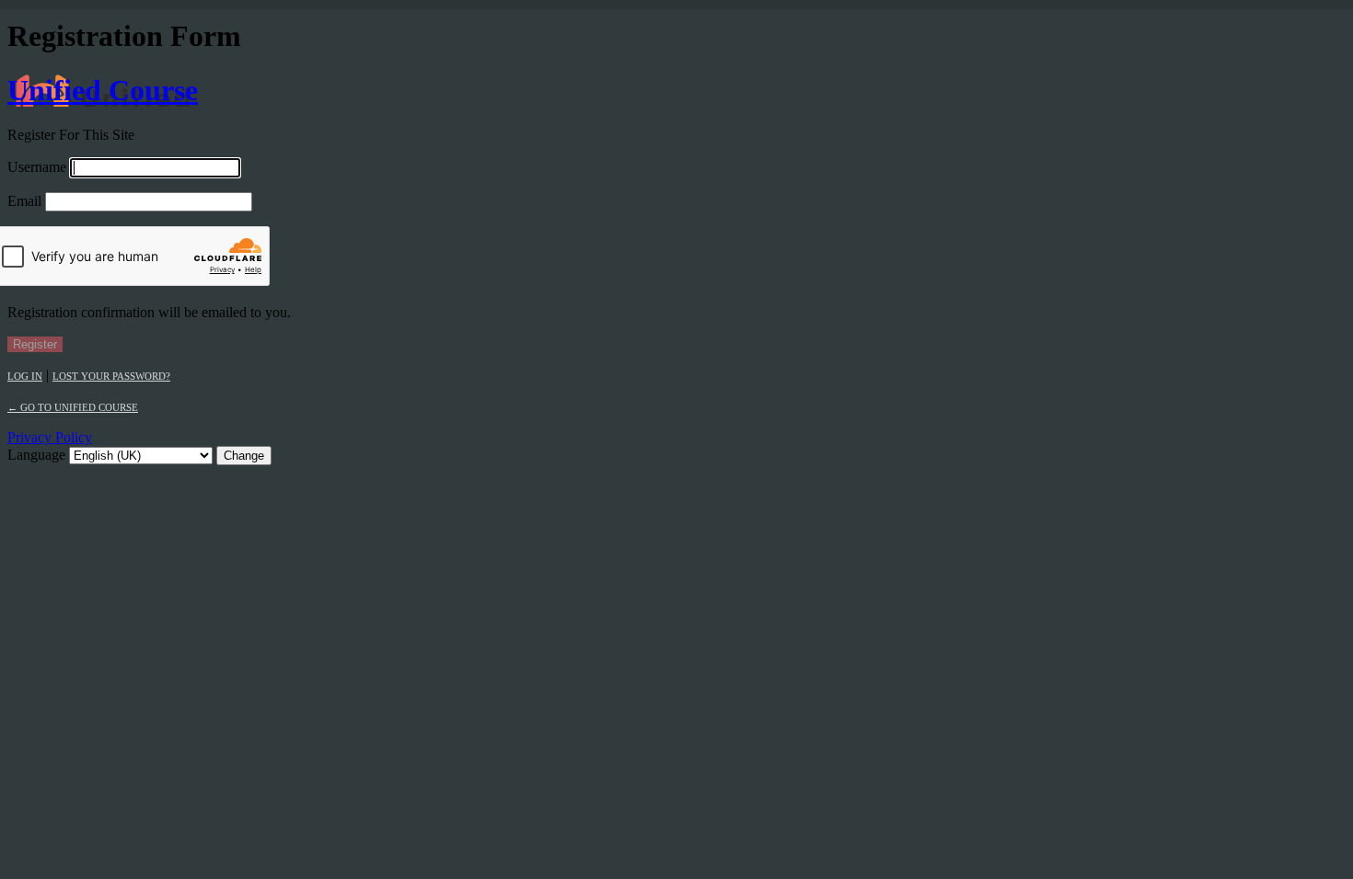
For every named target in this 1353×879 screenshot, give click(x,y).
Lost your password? (111, 376)
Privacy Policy (49, 437)
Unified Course (102, 90)
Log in (24, 376)
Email (24, 201)
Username (36, 167)
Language (36, 454)
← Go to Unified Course (72, 407)
